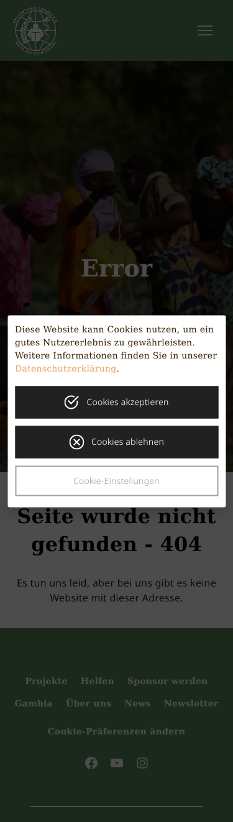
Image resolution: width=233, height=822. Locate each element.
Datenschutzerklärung (66, 368)
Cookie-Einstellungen (116, 480)
